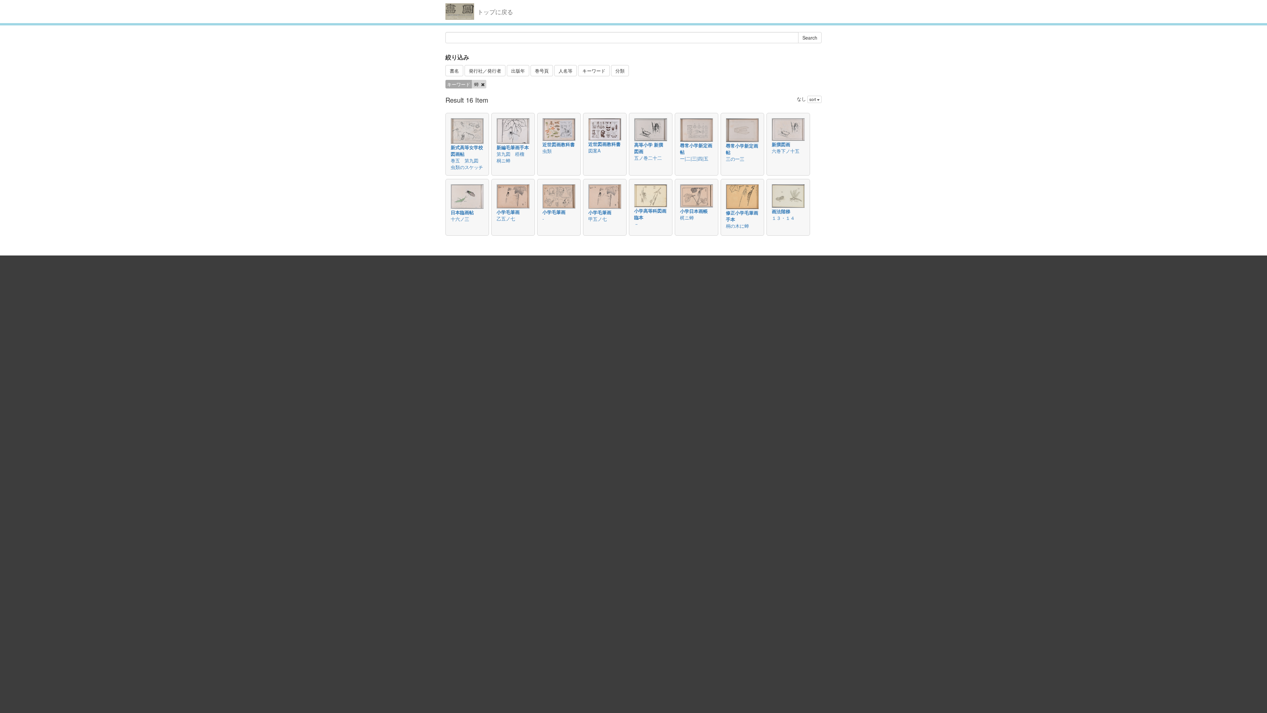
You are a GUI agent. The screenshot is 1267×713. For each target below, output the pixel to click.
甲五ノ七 (597, 219)
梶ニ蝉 (687, 217)
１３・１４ (783, 218)
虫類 (547, 151)
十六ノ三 (460, 219)
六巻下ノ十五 (785, 151)
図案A (594, 150)
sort (813, 99)
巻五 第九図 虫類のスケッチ (467, 163)
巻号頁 (542, 70)
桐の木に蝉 (737, 225)
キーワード (593, 70)
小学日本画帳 (694, 211)
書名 (454, 70)
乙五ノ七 (506, 218)
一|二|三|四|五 (694, 158)
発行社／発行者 (485, 70)
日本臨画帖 (462, 212)
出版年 (518, 70)
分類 (620, 70)
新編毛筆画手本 (513, 147)
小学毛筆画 (508, 212)
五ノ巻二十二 (648, 157)
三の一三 (735, 158)
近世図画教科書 (558, 144)
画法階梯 (781, 211)
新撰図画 (781, 144)
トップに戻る (495, 11)
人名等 (565, 70)
